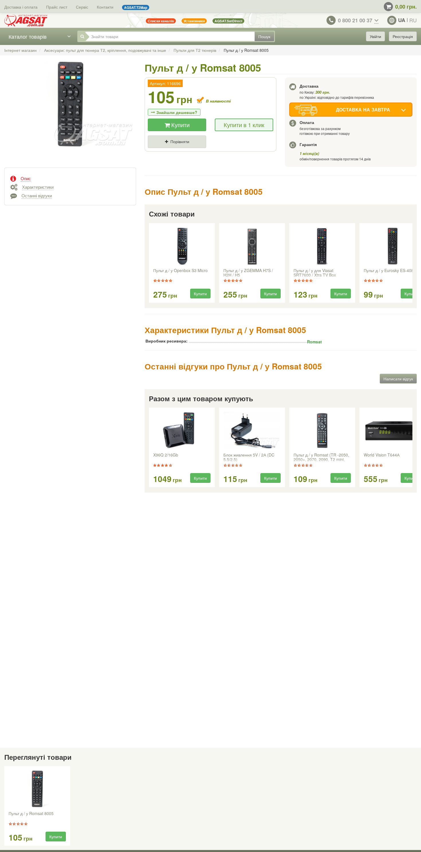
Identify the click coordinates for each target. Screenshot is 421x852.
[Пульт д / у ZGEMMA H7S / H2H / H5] (252, 246)
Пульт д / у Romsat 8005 (31, 813)
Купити (180, 125)
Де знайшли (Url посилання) (211, 151)
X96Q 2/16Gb (165, 455)
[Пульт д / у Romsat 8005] (70, 110)
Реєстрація (403, 36)
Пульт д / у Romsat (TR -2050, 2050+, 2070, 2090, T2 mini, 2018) (321, 457)
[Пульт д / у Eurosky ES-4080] (392, 246)
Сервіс (82, 7)
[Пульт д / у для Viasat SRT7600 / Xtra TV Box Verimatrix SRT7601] (322, 246)
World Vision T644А (382, 455)
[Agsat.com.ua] (25, 20)
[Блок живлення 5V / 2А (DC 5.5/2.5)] (252, 431)
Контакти (105, 7)
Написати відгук (398, 378)
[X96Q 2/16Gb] (182, 431)
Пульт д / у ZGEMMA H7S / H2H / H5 (248, 273)
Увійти (375, 36)
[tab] (70, 178)
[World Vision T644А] (392, 431)
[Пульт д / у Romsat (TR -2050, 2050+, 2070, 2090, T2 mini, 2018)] (322, 431)
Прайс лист (56, 7)
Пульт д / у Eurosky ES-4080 (390, 270)
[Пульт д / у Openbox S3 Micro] (182, 246)
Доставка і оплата (21, 7)
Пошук (264, 36)
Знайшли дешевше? (176, 112)
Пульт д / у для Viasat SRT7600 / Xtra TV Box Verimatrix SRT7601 (315, 273)
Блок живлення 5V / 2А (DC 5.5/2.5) (248, 457)
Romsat (314, 342)
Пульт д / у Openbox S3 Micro (180, 270)
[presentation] (149, 263)
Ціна (157, 151)
